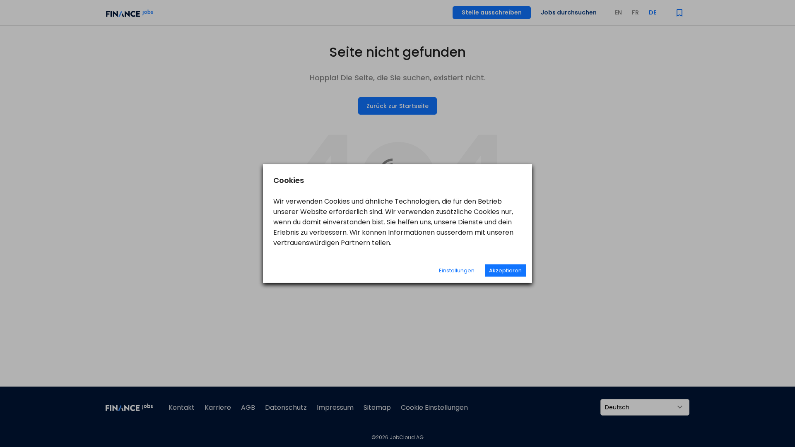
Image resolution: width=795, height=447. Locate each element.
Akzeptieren (505, 270)
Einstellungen (457, 270)
